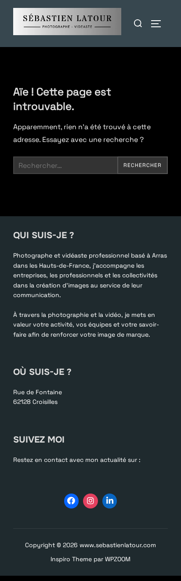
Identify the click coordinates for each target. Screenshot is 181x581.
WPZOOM (117, 559)
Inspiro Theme (71, 559)
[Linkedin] (109, 501)
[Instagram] (90, 501)
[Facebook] (71, 501)
